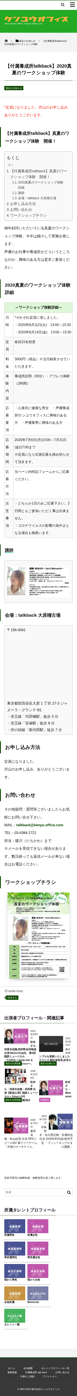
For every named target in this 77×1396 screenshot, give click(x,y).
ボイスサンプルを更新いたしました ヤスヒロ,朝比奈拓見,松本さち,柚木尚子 (55, 1056)
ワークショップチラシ (28, 215)
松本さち (12, 997)
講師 (21, 193)
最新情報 (12, 1372)
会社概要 (28, 1368)
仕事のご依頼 (27, 1376)
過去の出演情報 (13, 1063)
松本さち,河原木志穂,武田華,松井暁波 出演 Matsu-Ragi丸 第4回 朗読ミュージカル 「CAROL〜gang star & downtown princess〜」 (20, 1052)
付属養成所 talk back (36, 1372)
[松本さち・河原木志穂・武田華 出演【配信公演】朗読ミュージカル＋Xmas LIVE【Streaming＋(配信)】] (16, 1082)
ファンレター (50, 1376)
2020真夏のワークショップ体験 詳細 (42, 184)
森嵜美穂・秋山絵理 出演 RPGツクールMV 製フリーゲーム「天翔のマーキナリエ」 (20, 1138)
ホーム (11, 1368)
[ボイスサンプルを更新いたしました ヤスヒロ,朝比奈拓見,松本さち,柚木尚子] (51, 1050)
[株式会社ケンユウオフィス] (36, 20)
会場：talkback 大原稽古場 (37, 198)
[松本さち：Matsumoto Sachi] (51, 1093)
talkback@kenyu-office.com (39, 825)
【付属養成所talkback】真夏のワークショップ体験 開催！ (38, 174)
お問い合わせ (21, 210)
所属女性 (44, 1100)
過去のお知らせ (14, 88)
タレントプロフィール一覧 (55, 1368)
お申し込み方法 (23, 204)
